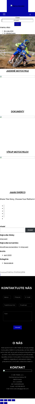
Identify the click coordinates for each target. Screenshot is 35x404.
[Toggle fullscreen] (9, 400)
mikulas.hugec (11, 33)
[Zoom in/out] (13, 400)
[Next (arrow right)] (5, 403)
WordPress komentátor (9, 247)
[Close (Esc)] (2, 400)
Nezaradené (8, 263)
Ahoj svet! (3, 239)
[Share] (5, 400)
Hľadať (2, 226)
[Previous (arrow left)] (2, 403)
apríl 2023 (7, 255)
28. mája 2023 (8, 31)
